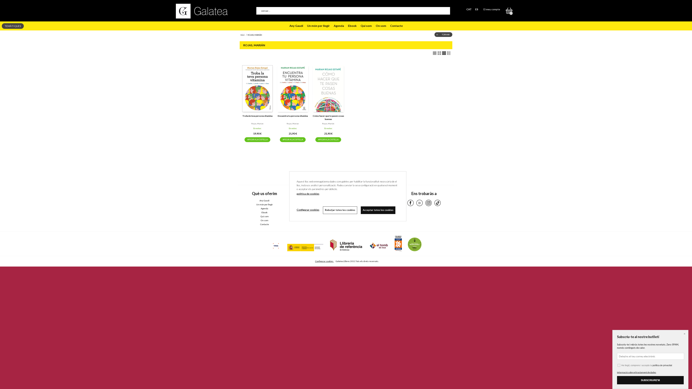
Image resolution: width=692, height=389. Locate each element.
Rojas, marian (257, 123)
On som (381, 25)
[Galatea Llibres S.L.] (202, 11)
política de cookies (308, 193)
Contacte (396, 25)
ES (476, 9)
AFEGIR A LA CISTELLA (257, 139)
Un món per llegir (318, 25)
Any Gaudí (296, 25)
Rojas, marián (328, 123)
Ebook (352, 25)
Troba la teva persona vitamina (257, 116)
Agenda (339, 25)
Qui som (366, 25)
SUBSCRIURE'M (650, 380)
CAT (469, 9)
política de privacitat (662, 365)
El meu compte (491, 9)
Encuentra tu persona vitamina (293, 116)
